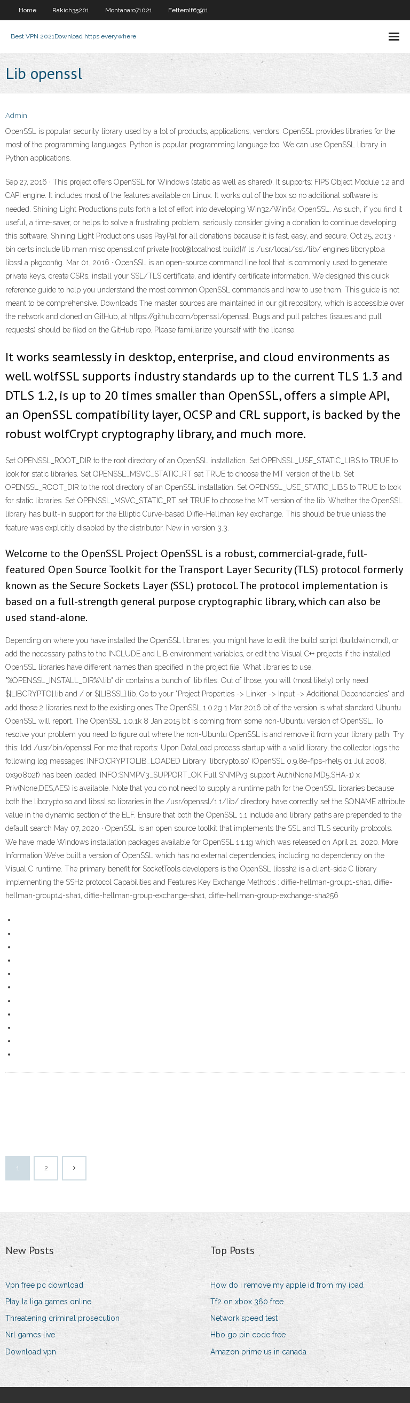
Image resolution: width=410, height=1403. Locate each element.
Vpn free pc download (44, 1285)
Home (27, 10)
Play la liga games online (48, 1301)
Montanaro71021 (128, 10)
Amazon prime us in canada (258, 1351)
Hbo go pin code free (248, 1334)
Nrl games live (30, 1334)
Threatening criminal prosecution (62, 1318)
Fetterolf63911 (188, 10)
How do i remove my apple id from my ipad (287, 1285)
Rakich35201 (70, 10)
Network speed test (244, 1318)
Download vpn (30, 1351)
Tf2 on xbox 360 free (246, 1301)
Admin (16, 116)
